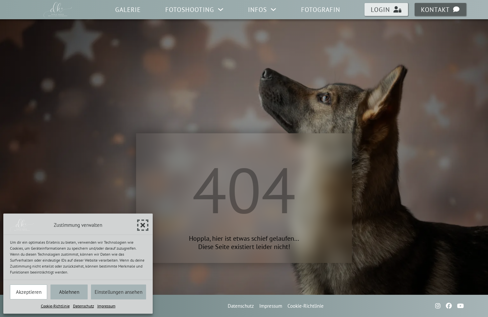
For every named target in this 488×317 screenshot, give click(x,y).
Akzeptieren (28, 292)
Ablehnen (69, 292)
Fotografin (320, 10)
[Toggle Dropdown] (220, 9)
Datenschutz (83, 305)
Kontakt (435, 10)
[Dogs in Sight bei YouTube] (460, 306)
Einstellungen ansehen (118, 292)
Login (380, 10)
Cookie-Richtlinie (55, 305)
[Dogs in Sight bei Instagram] (438, 306)
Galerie (128, 10)
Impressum (106, 305)
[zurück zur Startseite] (58, 10)
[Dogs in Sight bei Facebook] (449, 306)
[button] (142, 225)
